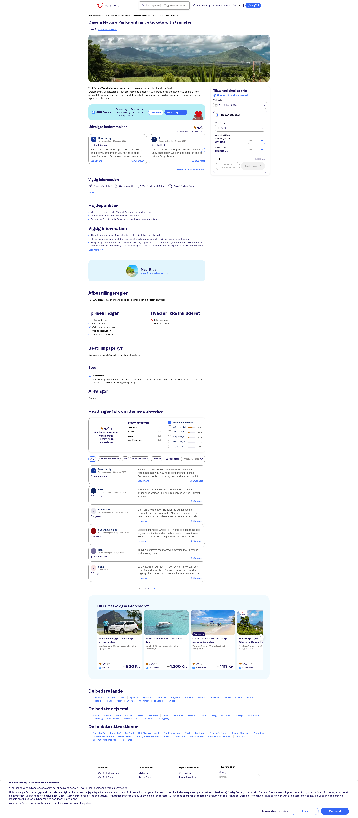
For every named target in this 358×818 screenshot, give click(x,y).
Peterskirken (197, 736)
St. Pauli (129, 733)
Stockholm (253, 715)
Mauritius (98, 15)
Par (125, 458)
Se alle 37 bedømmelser (190, 169)
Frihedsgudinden (218, 733)
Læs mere (96, 161)
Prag (214, 715)
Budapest (226, 715)
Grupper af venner (109, 458)
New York (178, 715)
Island (228, 697)
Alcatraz (240, 736)
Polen (119, 701)
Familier (156, 458)
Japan (249, 697)
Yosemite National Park (105, 739)
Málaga (240, 715)
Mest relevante (191, 458)
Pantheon (200, 733)
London (129, 715)
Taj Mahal (127, 739)
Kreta (96, 715)
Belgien (112, 697)
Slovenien (144, 701)
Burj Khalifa (99, 733)
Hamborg (98, 718)
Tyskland (147, 697)
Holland (97, 701)
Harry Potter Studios (148, 736)
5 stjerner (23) (179, 427)
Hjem (90, 15)
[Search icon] (143, 5)
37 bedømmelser (107, 29)
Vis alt (91, 192)
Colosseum (179, 736)
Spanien (188, 697)
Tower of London (240, 733)
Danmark (162, 697)
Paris (140, 715)
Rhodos (107, 715)
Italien (238, 697)
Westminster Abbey (103, 736)
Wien (204, 715)
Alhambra (259, 733)
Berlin (166, 715)
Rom (118, 715)
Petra (166, 736)
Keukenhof (115, 733)
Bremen (127, 718)
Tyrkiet (171, 701)
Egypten (175, 697)
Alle (92, 459)
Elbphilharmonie (171, 733)
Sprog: (222, 772)
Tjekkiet (134, 697)
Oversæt (139, 161)
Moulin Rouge (125, 736)
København (113, 718)
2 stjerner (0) (179, 441)
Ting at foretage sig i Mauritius (117, 15)
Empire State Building (219, 736)
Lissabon (192, 715)
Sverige (131, 701)
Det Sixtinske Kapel (148, 733)
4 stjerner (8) (179, 432)
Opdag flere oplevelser (152, 273)
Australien (98, 697)
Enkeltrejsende (140, 458)
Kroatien (215, 697)
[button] (240, 115)
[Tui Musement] (110, 5)
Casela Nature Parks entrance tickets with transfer (155, 15)
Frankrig (201, 697)
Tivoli (187, 733)
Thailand (158, 701)
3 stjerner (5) (179, 437)
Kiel (138, 718)
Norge (108, 701)
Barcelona (153, 715)
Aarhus (148, 718)
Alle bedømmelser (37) (184, 422)
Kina (123, 697)
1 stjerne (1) (178, 446)
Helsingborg (163, 718)
